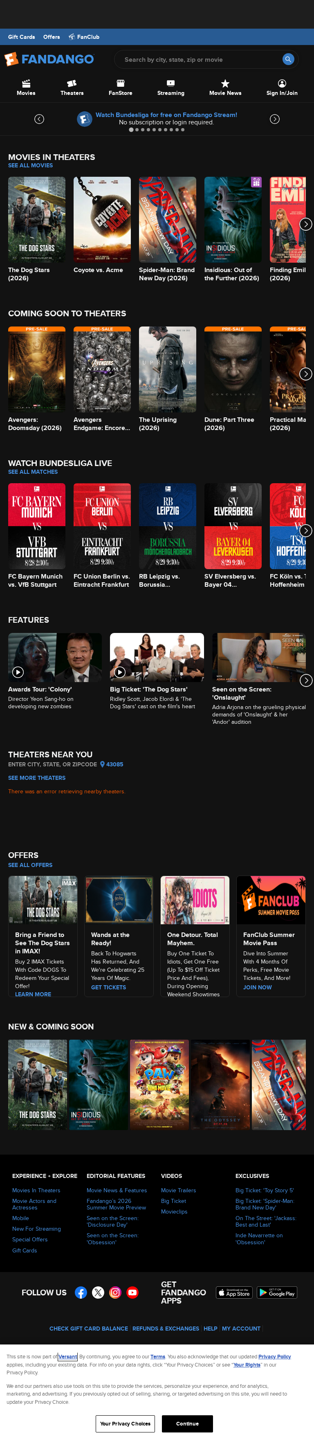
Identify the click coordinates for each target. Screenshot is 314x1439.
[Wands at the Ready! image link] (119, 899)
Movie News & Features (117, 1190)
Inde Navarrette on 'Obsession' (259, 1238)
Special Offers (30, 1239)
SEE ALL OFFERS (30, 865)
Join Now (257, 987)
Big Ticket (173, 1201)
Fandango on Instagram (115, 1292)
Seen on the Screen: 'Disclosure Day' (113, 1221)
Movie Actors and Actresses (34, 1204)
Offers (51, 37)
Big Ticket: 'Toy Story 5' (265, 1190)
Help (211, 1328)
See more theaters (36, 778)
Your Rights (246, 1365)
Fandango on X (98, 1292)
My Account (241, 1328)
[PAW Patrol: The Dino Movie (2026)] (156, 1085)
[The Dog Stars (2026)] (34, 1085)
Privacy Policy (274, 1356)
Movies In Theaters (36, 1190)
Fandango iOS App (234, 1292)
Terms (157, 1356)
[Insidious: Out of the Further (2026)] (95, 1085)
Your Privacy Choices (125, 1424)
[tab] (131, 129)
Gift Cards (21, 37)
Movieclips (174, 1211)
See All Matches (33, 472)
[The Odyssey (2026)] (217, 1085)
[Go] (288, 59)
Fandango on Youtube (132, 1292)
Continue (187, 1424)
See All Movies (30, 165)
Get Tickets (108, 987)
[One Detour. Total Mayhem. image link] (195, 899)
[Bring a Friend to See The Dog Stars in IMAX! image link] (43, 899)
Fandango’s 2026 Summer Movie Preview (116, 1204)
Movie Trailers (178, 1190)
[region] (157, 1391)
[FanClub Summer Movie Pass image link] (271, 899)
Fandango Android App (277, 1292)
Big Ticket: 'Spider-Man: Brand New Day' (265, 1204)
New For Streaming (36, 1229)
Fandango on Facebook (81, 1292)
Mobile (20, 1218)
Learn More (33, 994)
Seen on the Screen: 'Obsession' (113, 1238)
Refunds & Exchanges (165, 1328)
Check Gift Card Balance (88, 1328)
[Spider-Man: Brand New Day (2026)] (278, 1085)
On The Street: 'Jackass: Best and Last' (266, 1221)
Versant (67, 1356)
